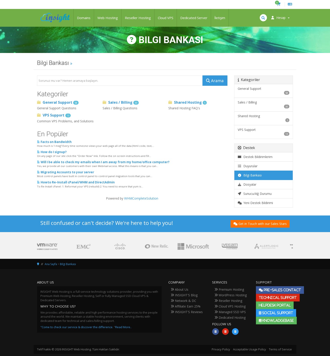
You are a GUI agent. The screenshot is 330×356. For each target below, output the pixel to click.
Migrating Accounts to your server (67, 172)
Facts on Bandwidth (56, 142)
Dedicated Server (193, 17)
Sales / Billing (122, 102)
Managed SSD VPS (232, 312)
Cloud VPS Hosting (232, 306)
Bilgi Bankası (252, 175)
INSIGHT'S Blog (186, 295)
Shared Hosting (189, 102)
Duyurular (249, 166)
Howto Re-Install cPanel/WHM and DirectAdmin (77, 182)
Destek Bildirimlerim (257, 157)
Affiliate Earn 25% (187, 306)
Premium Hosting (231, 289)
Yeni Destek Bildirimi (257, 203)
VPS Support (55, 115)
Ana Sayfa (51, 264)
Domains (83, 17)
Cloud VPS (165, 17)
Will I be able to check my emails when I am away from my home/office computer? (104, 162)
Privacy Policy (221, 349)
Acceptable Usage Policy (249, 349)
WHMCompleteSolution (141, 198)
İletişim (219, 17)
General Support (59, 102)
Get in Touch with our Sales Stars (262, 224)
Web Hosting (107, 17)
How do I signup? (53, 152)
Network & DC (185, 301)
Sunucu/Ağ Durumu (257, 193)
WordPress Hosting (232, 295)
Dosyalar (249, 184)
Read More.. (123, 327)
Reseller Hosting (138, 17)
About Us (181, 289)
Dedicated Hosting (232, 317)
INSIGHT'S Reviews (188, 312)
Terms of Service (280, 349)
